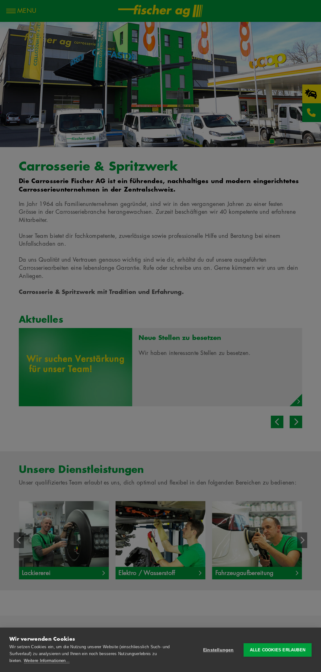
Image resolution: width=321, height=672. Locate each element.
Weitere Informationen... (47, 660)
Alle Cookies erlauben (277, 650)
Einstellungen (218, 650)
